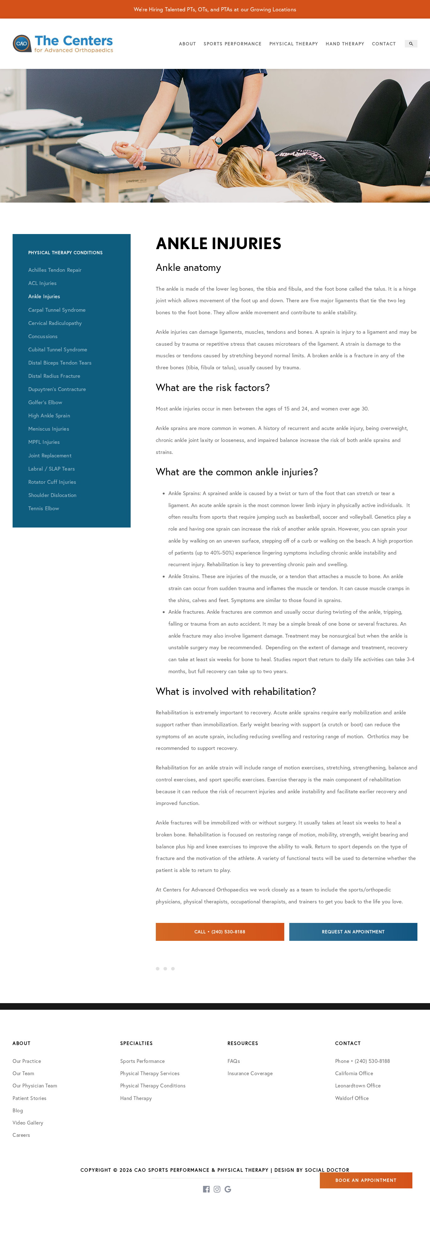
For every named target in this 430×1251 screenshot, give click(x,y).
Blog (18, 1110)
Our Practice (27, 1061)
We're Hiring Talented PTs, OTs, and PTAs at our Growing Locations (215, 9)
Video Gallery (28, 1123)
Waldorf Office (352, 1098)
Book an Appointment (366, 1180)
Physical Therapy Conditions (153, 1085)
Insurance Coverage (250, 1073)
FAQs (234, 1061)
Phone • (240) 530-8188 (362, 1061)
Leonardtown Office (358, 1085)
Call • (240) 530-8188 (220, 932)
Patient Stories (30, 1098)
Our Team (23, 1073)
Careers (21, 1135)
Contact (384, 44)
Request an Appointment (353, 932)
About (187, 44)
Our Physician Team (35, 1085)
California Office (354, 1073)
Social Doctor (327, 1170)
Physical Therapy (293, 44)
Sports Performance (233, 44)
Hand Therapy (345, 44)
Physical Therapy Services (150, 1073)
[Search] (411, 43)
